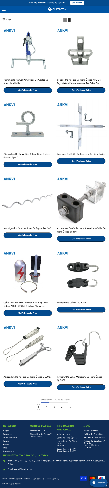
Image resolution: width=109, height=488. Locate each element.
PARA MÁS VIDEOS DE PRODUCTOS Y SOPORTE (48, 3)
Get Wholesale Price (27, 90)
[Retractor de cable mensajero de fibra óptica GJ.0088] (81, 348)
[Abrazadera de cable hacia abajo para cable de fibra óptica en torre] (81, 199)
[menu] (4, 9)
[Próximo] (70, 407)
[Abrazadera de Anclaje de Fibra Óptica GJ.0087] (27, 348)
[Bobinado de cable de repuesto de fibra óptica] (81, 125)
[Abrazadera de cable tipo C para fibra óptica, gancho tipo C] (27, 125)
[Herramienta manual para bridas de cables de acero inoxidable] (27, 51)
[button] (65, 20)
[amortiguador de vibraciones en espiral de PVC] (27, 199)
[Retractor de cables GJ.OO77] (81, 273)
